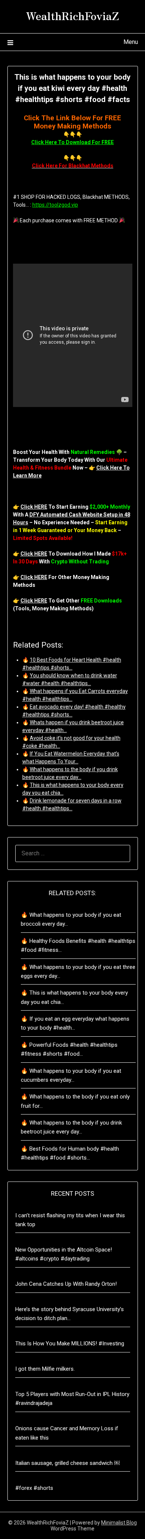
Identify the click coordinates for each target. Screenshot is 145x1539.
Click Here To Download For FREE (72, 142)
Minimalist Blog (119, 1523)
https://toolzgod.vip (55, 205)
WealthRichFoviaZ (72, 15)
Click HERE (33, 507)
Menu (130, 41)
